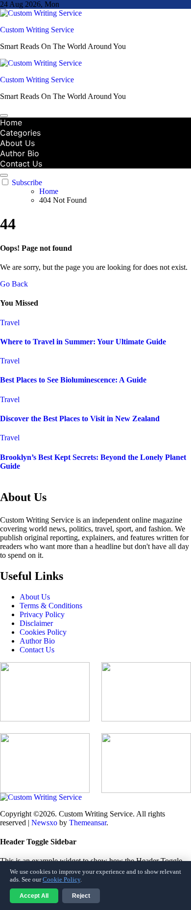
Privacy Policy (42, 614)
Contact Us (21, 163)
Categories (20, 133)
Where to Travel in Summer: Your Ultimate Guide (83, 341)
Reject (81, 895)
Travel (10, 322)
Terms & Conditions (51, 605)
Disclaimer (36, 623)
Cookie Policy (61, 879)
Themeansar (87, 822)
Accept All (34, 895)
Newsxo (44, 822)
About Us (17, 143)
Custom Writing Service (37, 29)
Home (11, 122)
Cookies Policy (43, 632)
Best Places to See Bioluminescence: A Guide (73, 380)
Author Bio (19, 153)
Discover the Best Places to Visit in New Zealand (80, 418)
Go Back (14, 284)
